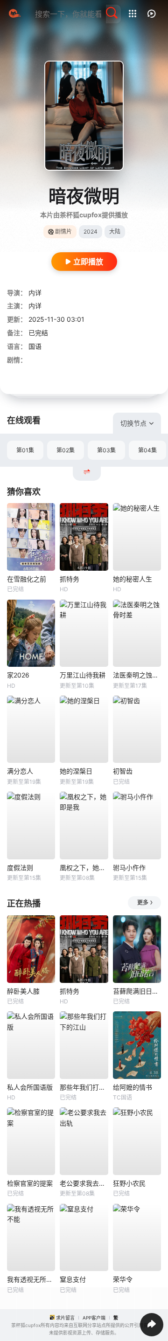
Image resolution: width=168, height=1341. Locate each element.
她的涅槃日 (76, 771)
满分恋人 (20, 771)
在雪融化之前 (26, 579)
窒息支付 (73, 1279)
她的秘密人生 (132, 579)
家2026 (18, 675)
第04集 (147, 450)
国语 (35, 346)
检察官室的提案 (30, 1183)
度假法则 (20, 867)
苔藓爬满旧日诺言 (137, 991)
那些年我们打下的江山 (84, 1087)
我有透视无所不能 (31, 1279)
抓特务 (69, 579)
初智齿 (123, 771)
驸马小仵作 (129, 867)
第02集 (65, 450)
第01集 (25, 450)
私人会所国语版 (30, 1087)
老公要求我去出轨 (84, 1183)
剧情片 (63, 231)
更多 (142, 902)
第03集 (106, 450)
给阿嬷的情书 (132, 1087)
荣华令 (123, 1279)
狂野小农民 (129, 1183)
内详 (35, 293)
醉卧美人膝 (23, 991)
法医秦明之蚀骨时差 (137, 675)
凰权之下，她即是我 (84, 867)
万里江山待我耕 (82, 675)
